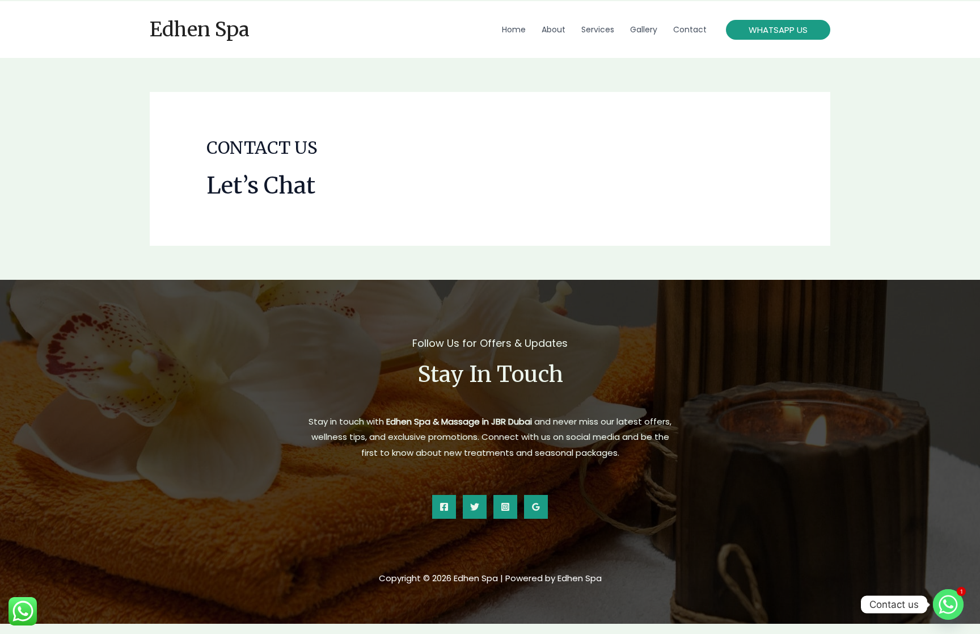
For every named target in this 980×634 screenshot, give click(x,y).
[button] (778, 30)
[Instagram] (505, 507)
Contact (690, 29)
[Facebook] (444, 507)
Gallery (643, 29)
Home (514, 29)
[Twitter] (475, 507)
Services (597, 29)
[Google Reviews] (536, 507)
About (553, 29)
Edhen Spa (200, 29)
